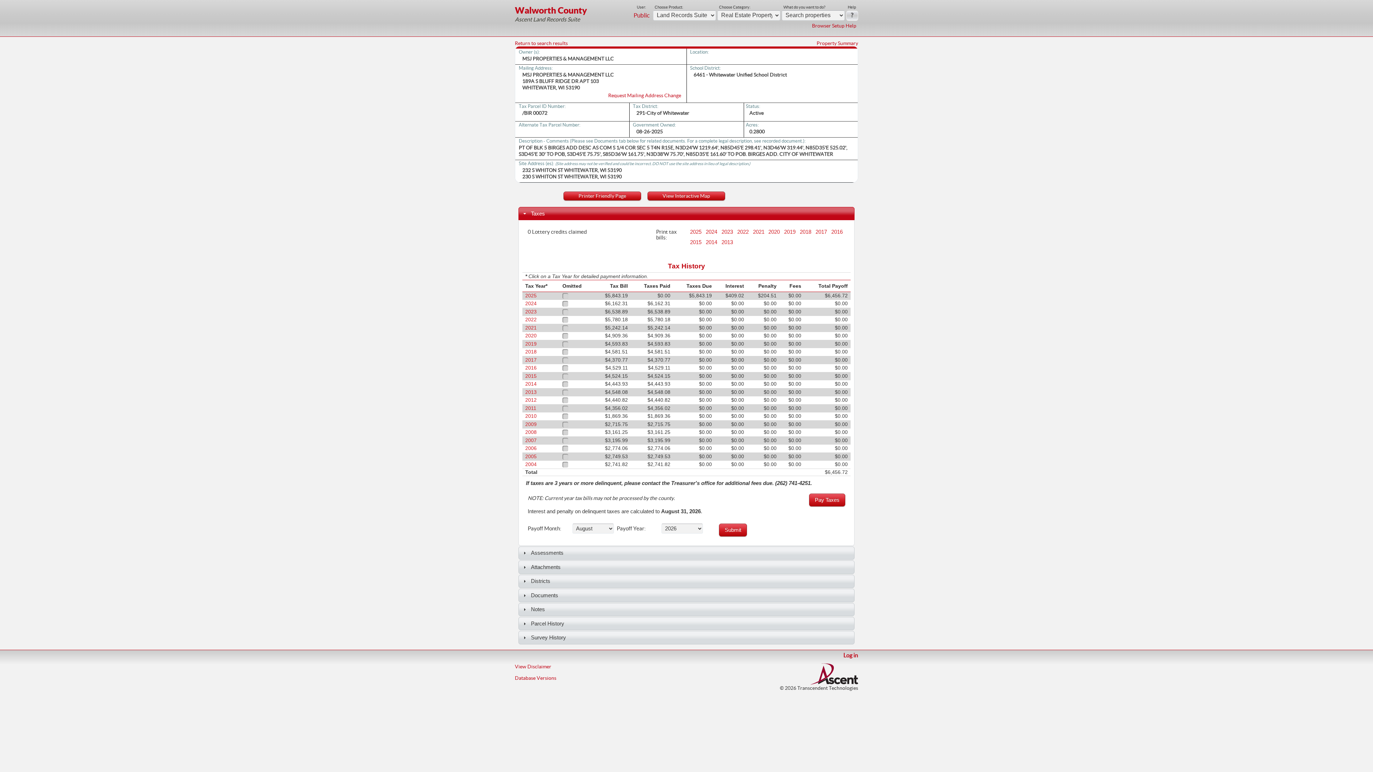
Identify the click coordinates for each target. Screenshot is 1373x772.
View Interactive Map (686, 196)
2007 (531, 440)
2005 (531, 456)
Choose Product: (669, 7)
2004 (531, 464)
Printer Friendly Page (602, 196)
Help (852, 7)
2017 (821, 232)
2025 (696, 232)
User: (641, 7)
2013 (727, 242)
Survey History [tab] (548, 637)
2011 (530, 408)
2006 (531, 448)
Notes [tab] (538, 609)
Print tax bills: (666, 234)
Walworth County (551, 10)
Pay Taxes (827, 500)
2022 (743, 232)
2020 (774, 232)
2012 (531, 400)
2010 (531, 416)
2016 (837, 232)
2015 (696, 242)
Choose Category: (735, 7)
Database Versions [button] (535, 678)
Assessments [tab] (547, 553)
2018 (805, 232)
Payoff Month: (544, 528)
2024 (711, 232)
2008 (531, 432)
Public (642, 15)
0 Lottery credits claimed (557, 231)
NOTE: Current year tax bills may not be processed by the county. (601, 498)
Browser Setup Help (834, 26)
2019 (790, 232)
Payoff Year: (631, 528)
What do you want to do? (804, 7)
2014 (711, 242)
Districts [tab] (540, 581)
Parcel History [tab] (547, 623)
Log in (850, 655)
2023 (727, 232)
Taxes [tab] (538, 214)
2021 (758, 232)
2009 (531, 424)
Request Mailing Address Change (644, 95)
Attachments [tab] (546, 567)
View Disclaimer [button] (533, 666)
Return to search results (541, 43)
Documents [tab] (544, 595)
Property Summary (837, 43)
